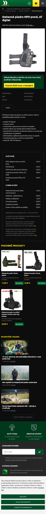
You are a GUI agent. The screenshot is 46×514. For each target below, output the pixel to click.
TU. (35, 226)
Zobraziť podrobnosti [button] (23, 507)
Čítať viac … (30, 25)
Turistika (12, 361)
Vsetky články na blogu (23, 417)
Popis (8, 108)
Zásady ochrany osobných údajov (16, 460)
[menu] (42, 3)
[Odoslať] (39, 452)
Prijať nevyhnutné (23, 502)
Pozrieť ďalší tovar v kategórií (19, 85)
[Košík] (36, 3)
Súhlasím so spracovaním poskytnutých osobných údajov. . (24, 459)
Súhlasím (23, 496)
